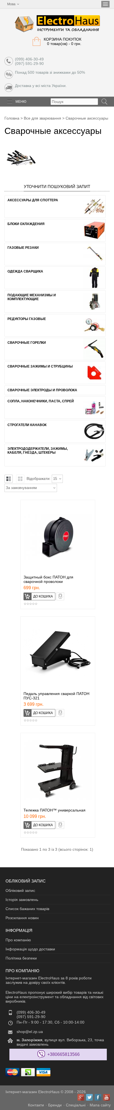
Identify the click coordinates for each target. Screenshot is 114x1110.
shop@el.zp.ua (30, 1031)
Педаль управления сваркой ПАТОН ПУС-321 (56, 695)
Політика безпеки (21, 958)
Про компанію (18, 940)
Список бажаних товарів (27, 909)
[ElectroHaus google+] (80, 1097)
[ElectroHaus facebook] (98, 1097)
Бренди (55, 1105)
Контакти (36, 1105)
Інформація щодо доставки (30, 949)
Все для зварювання (42, 118)
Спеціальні (76, 1105)
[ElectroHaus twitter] (89, 1097)
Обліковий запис (20, 890)
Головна (11, 118)
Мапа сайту (100, 1105)
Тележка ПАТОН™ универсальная (55, 810)
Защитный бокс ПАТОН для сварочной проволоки (48, 579)
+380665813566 (63, 1054)
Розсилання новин (22, 918)
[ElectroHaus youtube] (106, 1097)
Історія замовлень (22, 899)
